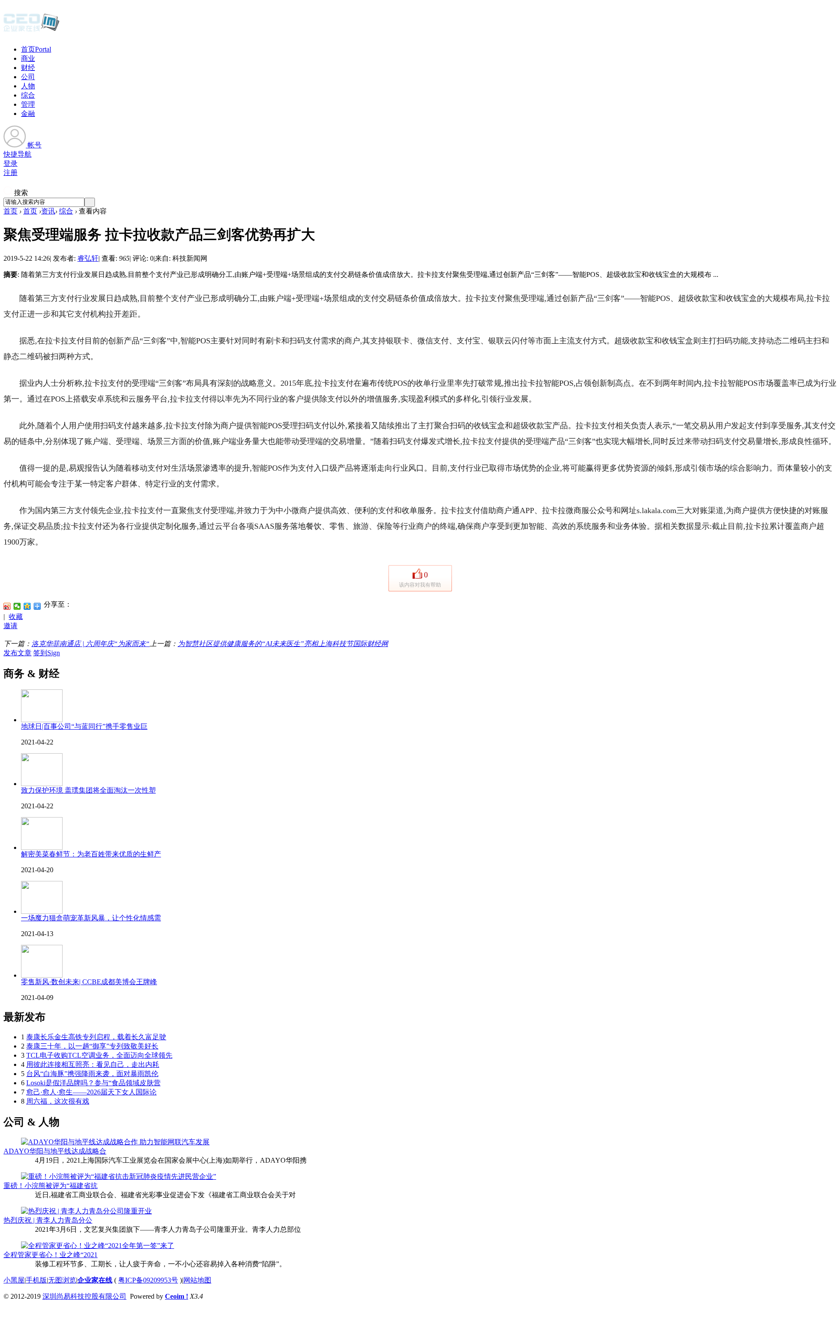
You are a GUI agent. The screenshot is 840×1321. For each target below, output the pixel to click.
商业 (28, 58)
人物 (28, 86)
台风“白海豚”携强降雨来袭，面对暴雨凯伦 (92, 1073)
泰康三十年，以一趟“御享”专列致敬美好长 (92, 1046)
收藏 (16, 616)
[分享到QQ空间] (27, 606)
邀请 (11, 625)
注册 (11, 172)
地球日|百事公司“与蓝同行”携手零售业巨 (84, 726)
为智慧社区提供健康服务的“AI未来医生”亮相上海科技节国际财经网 (283, 643)
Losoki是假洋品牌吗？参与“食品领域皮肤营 (93, 1083)
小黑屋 (14, 1280)
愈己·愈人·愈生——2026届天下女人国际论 (91, 1092)
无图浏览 (62, 1280)
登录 (11, 163)
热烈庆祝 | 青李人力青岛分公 (48, 1220)
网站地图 (197, 1280)
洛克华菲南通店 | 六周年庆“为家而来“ (91, 643)
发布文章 (18, 653)
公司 (28, 76)
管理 (28, 104)
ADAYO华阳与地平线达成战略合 (55, 1151)
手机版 (36, 1280)
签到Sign (46, 653)
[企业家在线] (32, 30)
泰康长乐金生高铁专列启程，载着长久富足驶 (96, 1037)
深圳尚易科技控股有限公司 (84, 1296)
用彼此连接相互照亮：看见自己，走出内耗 (92, 1064)
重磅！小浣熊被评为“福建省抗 (51, 1185)
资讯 (48, 211)
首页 (36, 49)
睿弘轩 (87, 258)
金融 (28, 113)
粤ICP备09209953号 (148, 1280)
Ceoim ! (176, 1296)
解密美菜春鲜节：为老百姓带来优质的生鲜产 (91, 854)
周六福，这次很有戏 (57, 1101)
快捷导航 (18, 154)
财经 (28, 67)
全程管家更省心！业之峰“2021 (51, 1254)
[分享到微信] (17, 606)
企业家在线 (94, 1280)
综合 (28, 95)
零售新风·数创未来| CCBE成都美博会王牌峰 (89, 982)
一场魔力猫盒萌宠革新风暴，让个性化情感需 (91, 918)
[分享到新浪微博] (7, 606)
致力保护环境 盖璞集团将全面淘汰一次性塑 (88, 790)
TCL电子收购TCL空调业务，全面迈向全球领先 (99, 1055)
